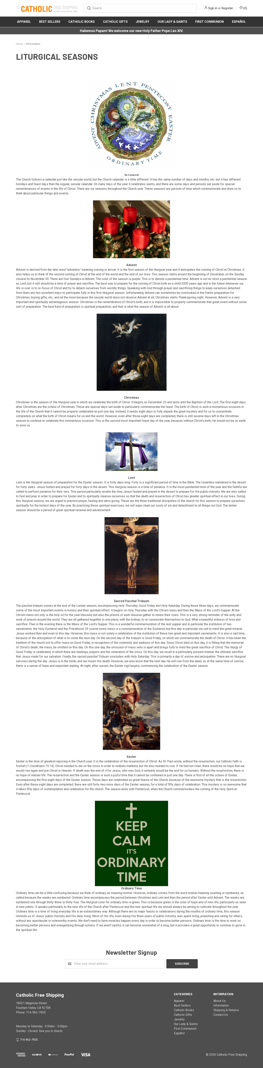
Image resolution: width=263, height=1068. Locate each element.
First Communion (209, 22)
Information (221, 1005)
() (245, 8)
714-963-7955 (29, 1039)
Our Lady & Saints (172, 22)
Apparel (24, 22)
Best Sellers (49, 22)
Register (227, 8)
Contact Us (220, 1015)
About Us (219, 1001)
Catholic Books (81, 22)
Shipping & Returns (226, 1010)
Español (239, 22)
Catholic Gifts (115, 22)
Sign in (212, 8)
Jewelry (142, 22)
